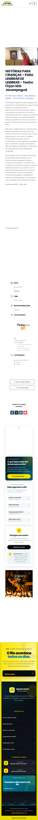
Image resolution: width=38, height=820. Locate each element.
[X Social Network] (17, 413)
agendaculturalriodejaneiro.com (19, 812)
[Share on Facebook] (12, 413)
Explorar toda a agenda (17, 705)
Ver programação (19, 476)
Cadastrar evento (19, 547)
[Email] (25, 413)
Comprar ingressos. (12, 228)
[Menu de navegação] (34, 3)
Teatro (18, 364)
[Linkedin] (21, 413)
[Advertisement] (19, 27)
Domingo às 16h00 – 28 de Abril (16, 184)
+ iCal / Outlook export (22, 388)
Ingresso (17, 310)
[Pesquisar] (30, 3)
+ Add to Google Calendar (22, 382)
